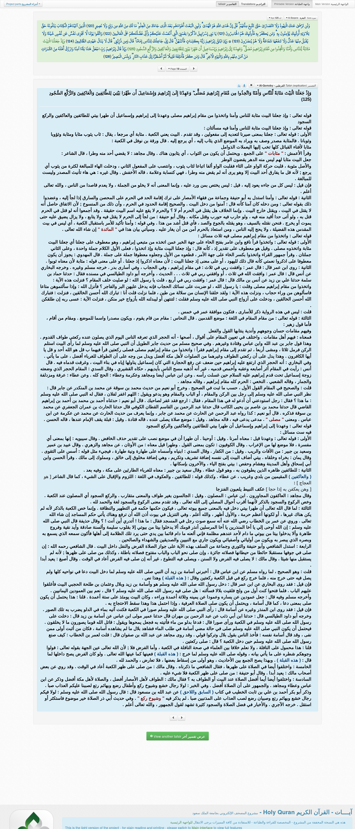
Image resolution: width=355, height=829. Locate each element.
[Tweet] (239, 85)
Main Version (331, 4)
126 (107, 56)
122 (107, 33)
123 (236, 41)
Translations (253, 4)
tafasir (227, 4)
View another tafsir (179, 736)
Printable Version (292, 4)
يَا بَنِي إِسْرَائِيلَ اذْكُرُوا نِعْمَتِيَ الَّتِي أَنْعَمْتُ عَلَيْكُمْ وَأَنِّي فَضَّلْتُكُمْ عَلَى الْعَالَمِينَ (164, 33)
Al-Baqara (302, 17)
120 (90, 26)
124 (69, 41)
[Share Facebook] (244, 85)
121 (221, 33)
